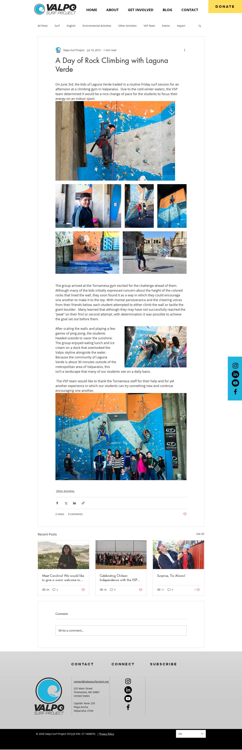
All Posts (43, 25)
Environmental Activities (97, 25)
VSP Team (149, 25)
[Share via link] (83, 503)
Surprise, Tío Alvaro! (171, 575)
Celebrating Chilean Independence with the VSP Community (118, 577)
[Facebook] (235, 391)
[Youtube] (235, 383)
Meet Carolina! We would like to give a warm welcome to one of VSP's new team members (63, 577)
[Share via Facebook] (57, 503)
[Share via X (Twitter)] (65, 503)
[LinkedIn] (235, 374)
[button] (199, 25)
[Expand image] (115, 141)
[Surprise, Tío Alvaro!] (178, 554)
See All (200, 533)
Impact (181, 25)
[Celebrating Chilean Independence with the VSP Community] (121, 554)
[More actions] (184, 50)
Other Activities (127, 25)
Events (166, 25)
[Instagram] (235, 365)
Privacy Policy (106, 734)
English (71, 25)
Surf (57, 25)
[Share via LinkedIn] (74, 503)
